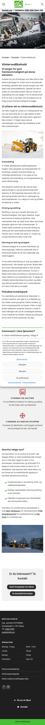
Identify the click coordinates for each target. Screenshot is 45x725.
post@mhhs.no (8, 632)
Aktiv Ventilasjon (13, 511)
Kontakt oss (7, 10)
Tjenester (15, 57)
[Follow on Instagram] (8, 687)
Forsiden (5, 57)
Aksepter (22, 365)
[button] (3, 4)
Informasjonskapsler (14, 382)
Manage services (22, 359)
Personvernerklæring (29, 382)
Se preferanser (22, 378)
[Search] (42, 4)
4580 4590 (29, 10)
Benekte (22, 371)
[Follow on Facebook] (4, 687)
